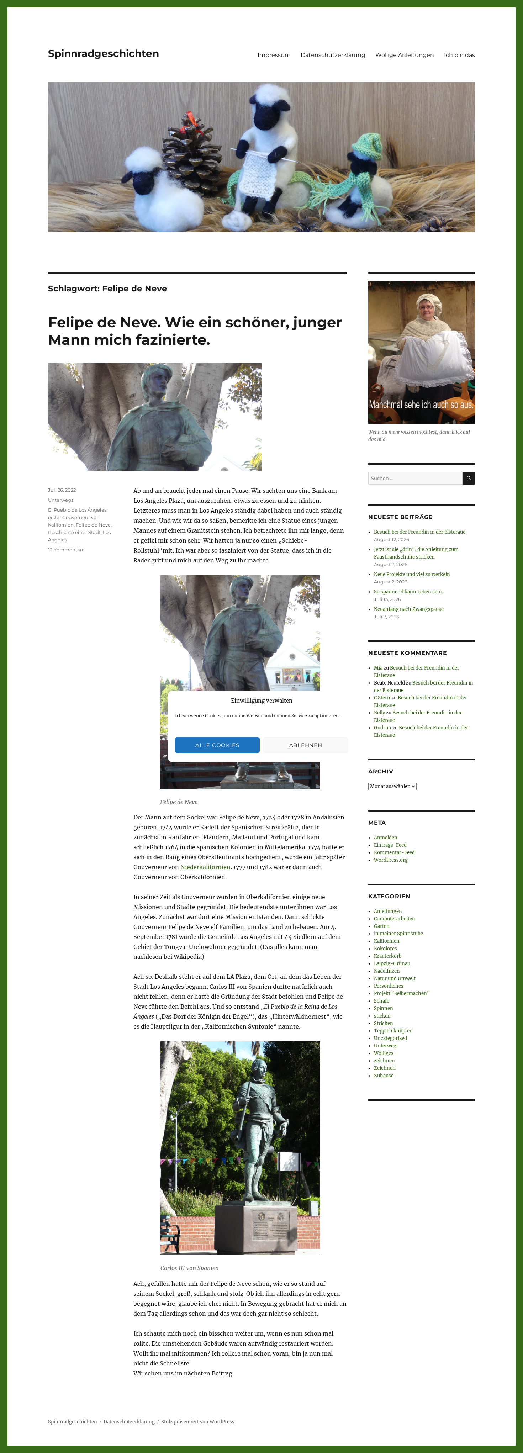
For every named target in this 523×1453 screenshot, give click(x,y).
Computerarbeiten (394, 919)
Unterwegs (60, 500)
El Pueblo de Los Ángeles (77, 510)
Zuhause (383, 1076)
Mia (378, 668)
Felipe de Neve (93, 525)
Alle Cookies (217, 745)
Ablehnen (305, 745)
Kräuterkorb (388, 956)
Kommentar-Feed (394, 853)
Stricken (383, 1023)
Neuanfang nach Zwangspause (409, 609)
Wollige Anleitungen (404, 55)
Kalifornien (387, 941)
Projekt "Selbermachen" (402, 993)
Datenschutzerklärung (333, 55)
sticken (382, 1016)
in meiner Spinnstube (398, 934)
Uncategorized (390, 1038)
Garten (382, 926)
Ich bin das (459, 55)
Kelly (379, 713)
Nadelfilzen (387, 971)
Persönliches (388, 986)
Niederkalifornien (205, 867)
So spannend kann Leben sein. (408, 592)
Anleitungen (388, 911)
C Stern (382, 698)
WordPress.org (391, 860)
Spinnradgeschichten (103, 53)
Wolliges (383, 1053)
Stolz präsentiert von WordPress (197, 1422)
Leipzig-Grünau (392, 964)
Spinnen (383, 1008)
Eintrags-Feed (390, 845)
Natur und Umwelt (395, 979)
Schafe (381, 1001)
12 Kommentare (66, 550)
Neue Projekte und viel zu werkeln (412, 574)
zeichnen (384, 1061)
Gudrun (382, 728)
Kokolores (385, 949)
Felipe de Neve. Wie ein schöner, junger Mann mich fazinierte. (195, 330)
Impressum (274, 55)
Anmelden (385, 838)
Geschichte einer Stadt (74, 532)
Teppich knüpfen (393, 1031)
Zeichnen (385, 1068)
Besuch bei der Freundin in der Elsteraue (419, 532)
